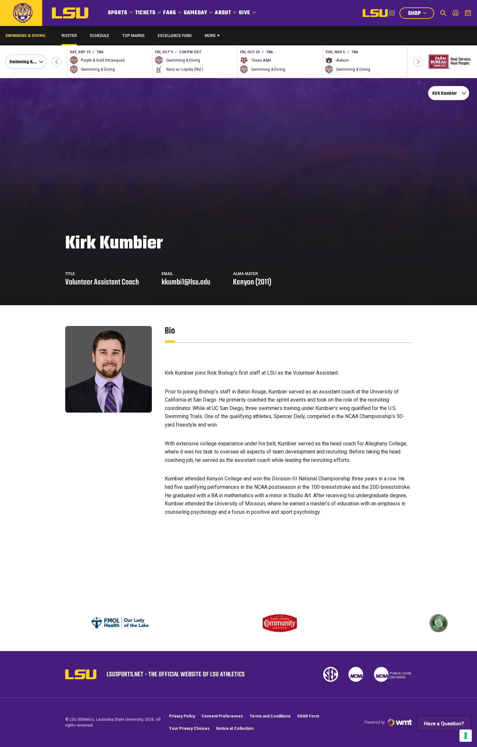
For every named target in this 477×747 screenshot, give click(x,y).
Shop (421, 14)
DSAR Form (308, 716)
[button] (56, 61)
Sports (117, 13)
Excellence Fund (175, 37)
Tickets (145, 13)
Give (244, 13)
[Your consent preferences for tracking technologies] (465, 735)
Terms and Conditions (270, 716)
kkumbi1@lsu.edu (186, 282)
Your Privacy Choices (189, 728)
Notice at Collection (234, 728)
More (210, 35)
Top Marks (133, 35)
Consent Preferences (222, 716)
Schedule (99, 35)
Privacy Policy (182, 716)
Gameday (195, 13)
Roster (69, 35)
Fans (169, 13)
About (223, 13)
